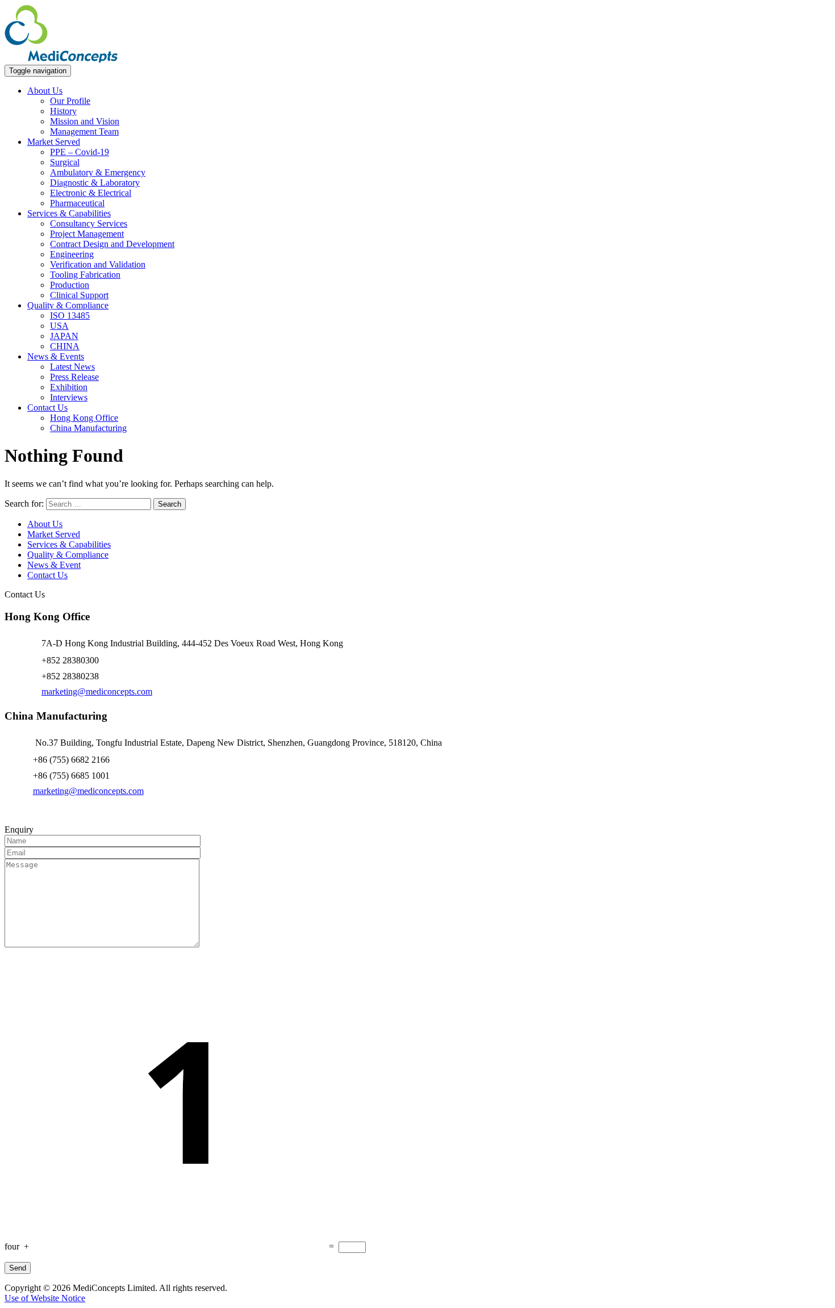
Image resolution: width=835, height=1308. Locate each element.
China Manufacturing (88, 428)
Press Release (74, 377)
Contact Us (47, 407)
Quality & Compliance (67, 305)
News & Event (54, 565)
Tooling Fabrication (85, 274)
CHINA (65, 346)
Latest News (72, 366)
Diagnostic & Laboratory (95, 182)
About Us (44, 90)
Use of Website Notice (45, 1298)
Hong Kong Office (84, 418)
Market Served (53, 142)
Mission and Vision (84, 121)
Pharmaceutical (77, 203)
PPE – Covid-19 (79, 152)
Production (69, 285)
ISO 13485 (70, 315)
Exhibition (68, 387)
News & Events (55, 356)
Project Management (87, 234)
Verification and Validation (97, 264)
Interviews (68, 397)
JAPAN (64, 336)
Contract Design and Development (112, 244)
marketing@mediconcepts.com (96, 691)
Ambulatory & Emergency (97, 172)
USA (59, 326)
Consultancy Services (88, 223)
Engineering (72, 254)
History (63, 111)
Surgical (65, 162)
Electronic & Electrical (90, 193)
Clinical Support (79, 295)
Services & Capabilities (69, 213)
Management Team (84, 131)
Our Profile (70, 101)
